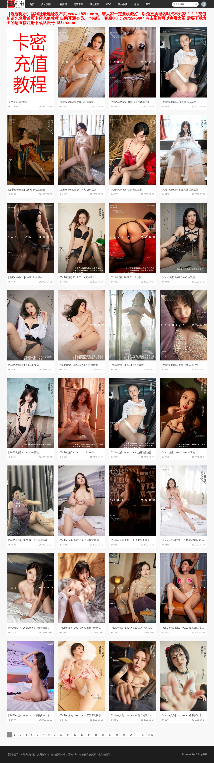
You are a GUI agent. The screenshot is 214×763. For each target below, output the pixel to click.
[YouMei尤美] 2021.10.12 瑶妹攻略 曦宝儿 (82, 540)
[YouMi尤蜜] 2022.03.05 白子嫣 (178, 277)
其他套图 (94, 4)
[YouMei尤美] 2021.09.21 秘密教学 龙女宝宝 (185, 715)
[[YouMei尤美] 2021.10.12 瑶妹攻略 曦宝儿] (81, 534)
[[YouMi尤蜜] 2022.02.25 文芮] (30, 359)
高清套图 (78, 4)
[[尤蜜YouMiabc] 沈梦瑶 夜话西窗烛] (30, 184)
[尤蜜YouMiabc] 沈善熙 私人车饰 (179, 102)
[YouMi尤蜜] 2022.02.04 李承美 (178, 452)
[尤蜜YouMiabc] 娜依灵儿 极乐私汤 (78, 189)
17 (110, 734)
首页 (32, 4)
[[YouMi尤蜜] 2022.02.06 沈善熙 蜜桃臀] (132, 447)
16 (103, 734)
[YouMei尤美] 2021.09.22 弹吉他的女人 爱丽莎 (135, 715)
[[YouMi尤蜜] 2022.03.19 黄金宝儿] (81, 271)
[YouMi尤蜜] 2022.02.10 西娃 (23, 452)
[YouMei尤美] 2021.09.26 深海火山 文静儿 (184, 627)
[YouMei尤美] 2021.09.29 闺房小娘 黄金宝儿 (134, 627)
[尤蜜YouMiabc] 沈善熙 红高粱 (126, 189)
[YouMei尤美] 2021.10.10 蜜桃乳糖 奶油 (183, 540)
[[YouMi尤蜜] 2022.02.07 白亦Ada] (81, 447)
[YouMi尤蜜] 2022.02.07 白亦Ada (77, 452)
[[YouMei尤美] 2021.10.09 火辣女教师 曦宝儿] (30, 622)
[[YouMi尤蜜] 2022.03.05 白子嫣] (183, 271)
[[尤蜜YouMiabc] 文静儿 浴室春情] (81, 96)
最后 (150, 734)
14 (89, 734)
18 (117, 734)
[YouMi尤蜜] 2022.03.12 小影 (126, 277)
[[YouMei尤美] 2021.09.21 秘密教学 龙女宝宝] (183, 710)
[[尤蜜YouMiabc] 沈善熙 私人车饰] (183, 96)
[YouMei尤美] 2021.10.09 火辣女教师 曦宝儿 (31, 627)
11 (68, 734)
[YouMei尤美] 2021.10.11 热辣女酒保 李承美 (134, 540)
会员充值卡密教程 (17, 102)
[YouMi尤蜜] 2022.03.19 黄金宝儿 (77, 277)
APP (148, 4)
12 (75, 734)
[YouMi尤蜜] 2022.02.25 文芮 (23, 364)
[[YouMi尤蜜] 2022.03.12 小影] (132, 271)
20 (131, 734)
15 (96, 734)
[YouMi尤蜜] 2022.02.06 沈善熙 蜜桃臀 (131, 452)
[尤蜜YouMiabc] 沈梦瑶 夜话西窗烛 (26, 189)
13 (82, 734)
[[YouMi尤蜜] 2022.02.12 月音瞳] (132, 359)
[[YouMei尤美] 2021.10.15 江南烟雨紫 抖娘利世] (30, 534)
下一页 (140, 734)
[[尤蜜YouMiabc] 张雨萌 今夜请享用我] (132, 96)
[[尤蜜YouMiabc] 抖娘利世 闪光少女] (183, 359)
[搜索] (196, 4)
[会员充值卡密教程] (30, 96)
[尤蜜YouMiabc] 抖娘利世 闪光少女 (180, 364)
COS (108, 4)
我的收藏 (122, 4)
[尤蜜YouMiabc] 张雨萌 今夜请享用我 (130, 102)
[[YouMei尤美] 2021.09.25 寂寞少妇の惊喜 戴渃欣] (30, 710)
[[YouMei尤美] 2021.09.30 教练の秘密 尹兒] (81, 622)
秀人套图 (46, 4)
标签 (136, 4)
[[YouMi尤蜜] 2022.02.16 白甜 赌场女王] (81, 359)
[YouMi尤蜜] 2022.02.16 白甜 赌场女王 (80, 364)
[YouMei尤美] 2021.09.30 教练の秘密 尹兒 (82, 627)
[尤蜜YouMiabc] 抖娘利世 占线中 (25, 277)
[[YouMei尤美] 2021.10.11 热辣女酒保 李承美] (132, 534)
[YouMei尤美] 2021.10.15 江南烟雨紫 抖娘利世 (32, 540)
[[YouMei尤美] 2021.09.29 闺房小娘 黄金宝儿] (132, 622)
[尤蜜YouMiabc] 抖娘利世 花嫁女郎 (180, 189)
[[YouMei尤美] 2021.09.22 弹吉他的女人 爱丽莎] (132, 710)
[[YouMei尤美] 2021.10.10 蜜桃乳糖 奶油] (183, 534)
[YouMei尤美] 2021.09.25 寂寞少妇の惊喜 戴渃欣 (34, 715)
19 (124, 734)
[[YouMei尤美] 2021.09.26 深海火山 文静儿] (183, 622)
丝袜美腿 (62, 4)
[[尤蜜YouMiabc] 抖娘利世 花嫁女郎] (183, 184)
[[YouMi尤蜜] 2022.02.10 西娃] (30, 447)
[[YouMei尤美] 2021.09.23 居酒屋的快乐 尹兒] (81, 710)
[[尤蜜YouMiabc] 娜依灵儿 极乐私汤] (81, 184)
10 (61, 734)
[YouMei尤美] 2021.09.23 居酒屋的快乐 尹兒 (83, 715)
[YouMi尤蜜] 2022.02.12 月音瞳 (127, 364)
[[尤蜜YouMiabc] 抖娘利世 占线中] (30, 271)
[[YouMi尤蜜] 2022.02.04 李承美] (183, 447)
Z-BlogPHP (201, 754)
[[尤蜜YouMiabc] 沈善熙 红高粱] (132, 184)
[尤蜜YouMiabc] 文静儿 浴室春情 (77, 102)
